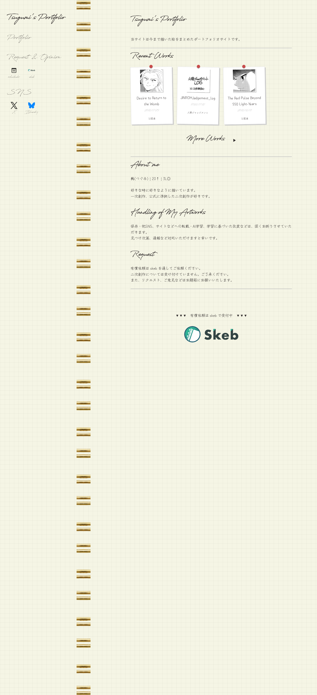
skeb (31, 77)
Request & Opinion (34, 57)
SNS (19, 93)
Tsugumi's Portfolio (36, 18)
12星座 (152, 118)
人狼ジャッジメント (197, 112)
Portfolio (19, 38)
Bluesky (31, 112)
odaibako (14, 77)
